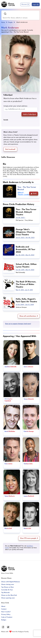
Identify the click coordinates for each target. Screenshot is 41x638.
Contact (3, 609)
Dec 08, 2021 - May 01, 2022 (25, 255)
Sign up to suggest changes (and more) (18, 323)
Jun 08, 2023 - (20, 217)
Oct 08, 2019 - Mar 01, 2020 (25, 270)
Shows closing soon (7, 584)
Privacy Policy (5, 614)
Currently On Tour (7, 590)
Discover (24, 4)
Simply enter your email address (15, 106)
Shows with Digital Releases (10, 581)
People (10, 22)
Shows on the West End (9, 595)
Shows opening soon (8, 598)
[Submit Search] (5, 13)
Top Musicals (5, 592)
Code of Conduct (6, 617)
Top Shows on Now (7, 587)
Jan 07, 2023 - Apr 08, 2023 (25, 237)
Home (3, 22)
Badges (3, 620)
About (3, 606)
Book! (35, 193)
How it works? (6, 612)
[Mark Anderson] (20, 63)
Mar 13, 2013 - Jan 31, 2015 (24, 290)
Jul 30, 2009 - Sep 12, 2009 (25, 304)
